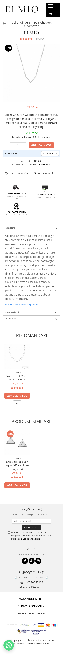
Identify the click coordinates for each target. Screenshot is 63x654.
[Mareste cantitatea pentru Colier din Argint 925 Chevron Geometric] (23, 145)
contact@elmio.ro (33, 587)
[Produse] (51, 7)
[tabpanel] (31, 73)
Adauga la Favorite (18, 173)
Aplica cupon (50, 153)
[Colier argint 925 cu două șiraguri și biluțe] (17, 356)
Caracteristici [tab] (12, 312)
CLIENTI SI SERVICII (30, 606)
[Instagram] (38, 561)
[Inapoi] (2, 23)
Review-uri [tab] (12, 318)
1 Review (39, 38)
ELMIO (17, 372)
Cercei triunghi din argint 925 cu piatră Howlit (17, 463)
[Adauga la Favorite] (17, 403)
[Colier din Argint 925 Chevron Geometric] (31, 73)
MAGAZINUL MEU (30, 599)
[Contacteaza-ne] (50, 13)
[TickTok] (32, 561)
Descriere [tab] (10, 227)
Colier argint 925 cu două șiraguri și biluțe (17, 377)
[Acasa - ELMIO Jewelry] (21, 10)
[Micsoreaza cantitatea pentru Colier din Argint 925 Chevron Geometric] (12, 145)
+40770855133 (33, 582)
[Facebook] (25, 561)
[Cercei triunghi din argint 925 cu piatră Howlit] (17, 442)
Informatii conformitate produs (21, 304)
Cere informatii (44, 173)
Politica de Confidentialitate (25, 538)
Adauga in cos (41, 145)
